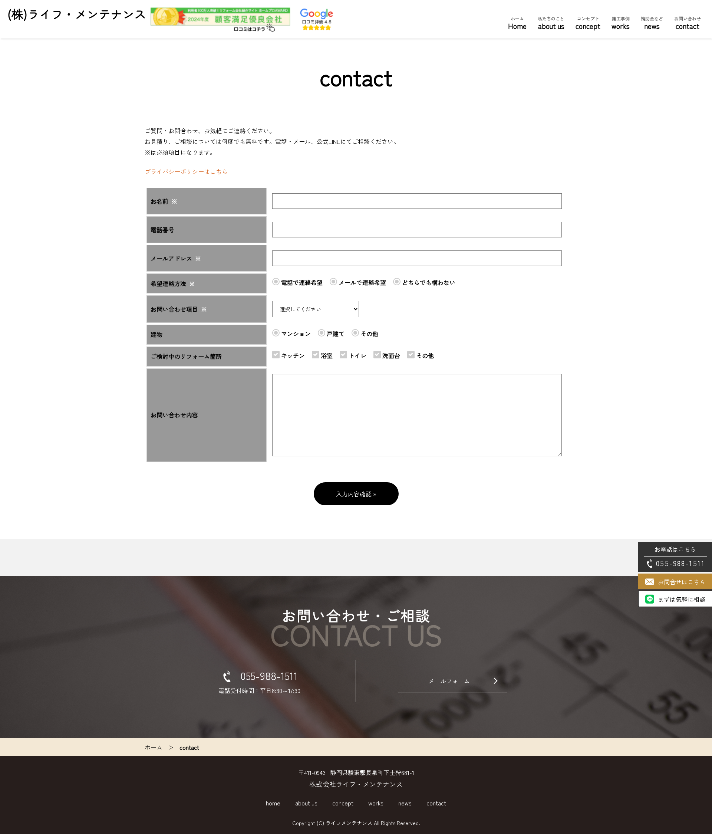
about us (551, 23)
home (273, 802)
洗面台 (390, 355)
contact (687, 23)
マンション (295, 333)
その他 (368, 333)
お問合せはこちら (681, 581)
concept (588, 23)
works (621, 23)
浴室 (326, 355)
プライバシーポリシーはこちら (186, 171)
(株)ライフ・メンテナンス (76, 13)
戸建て (335, 333)
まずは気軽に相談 (681, 599)
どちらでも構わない (427, 282)
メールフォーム (449, 680)
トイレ (356, 355)
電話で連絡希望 (301, 282)
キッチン (292, 355)
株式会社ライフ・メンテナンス (356, 784)
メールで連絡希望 (361, 282)
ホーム (153, 747)
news (652, 23)
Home (517, 23)
